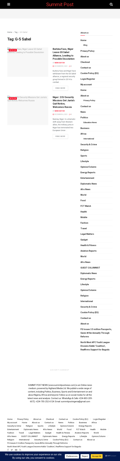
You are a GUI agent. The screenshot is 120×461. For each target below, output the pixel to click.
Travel (83, 228)
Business (84, 128)
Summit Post (60, 4)
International (88, 139)
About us (84, 56)
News (83, 112)
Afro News (85, 189)
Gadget (84, 240)
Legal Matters (87, 234)
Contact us (85, 68)
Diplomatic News (88, 184)
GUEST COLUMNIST (90, 268)
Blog (85, 45)
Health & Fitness (88, 245)
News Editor (60, 63)
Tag (15, 32)
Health (83, 212)
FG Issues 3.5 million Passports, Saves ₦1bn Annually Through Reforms (96, 333)
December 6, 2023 (60, 114)
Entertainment (87, 178)
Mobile (83, 217)
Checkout (85, 62)
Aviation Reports (88, 251)
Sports (83, 156)
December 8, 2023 (60, 66)
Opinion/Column (88, 167)
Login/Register (87, 79)
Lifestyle (84, 161)
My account (86, 84)
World (83, 195)
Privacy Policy (87, 51)
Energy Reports (87, 172)
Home (9, 32)
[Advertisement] (60, 13)
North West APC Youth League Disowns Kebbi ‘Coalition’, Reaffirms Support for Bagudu (95, 346)
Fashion (84, 223)
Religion (84, 150)
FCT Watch (85, 206)
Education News (90, 122)
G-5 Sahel (23, 32)
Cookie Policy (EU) (89, 73)
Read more (60, 88)
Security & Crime (88, 144)
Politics (84, 117)
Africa (13, 50)
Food (83, 200)
